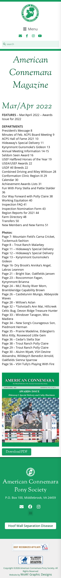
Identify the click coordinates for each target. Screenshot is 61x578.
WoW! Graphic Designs (36, 574)
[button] (30, 29)
